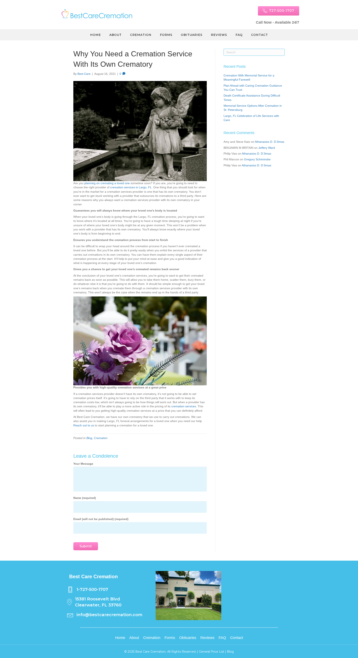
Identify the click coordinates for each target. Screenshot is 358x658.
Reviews (219, 35)
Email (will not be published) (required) (100, 519)
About (115, 35)
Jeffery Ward (266, 147)
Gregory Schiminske (257, 159)
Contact (259, 35)
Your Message (83, 463)
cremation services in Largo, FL (131, 187)
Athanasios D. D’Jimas (269, 141)
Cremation (140, 35)
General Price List (211, 651)
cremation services (183, 406)
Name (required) (84, 498)
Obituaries (191, 35)
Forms (166, 35)
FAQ (239, 35)
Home (95, 35)
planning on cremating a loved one (107, 183)
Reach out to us (83, 425)
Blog (89, 438)
